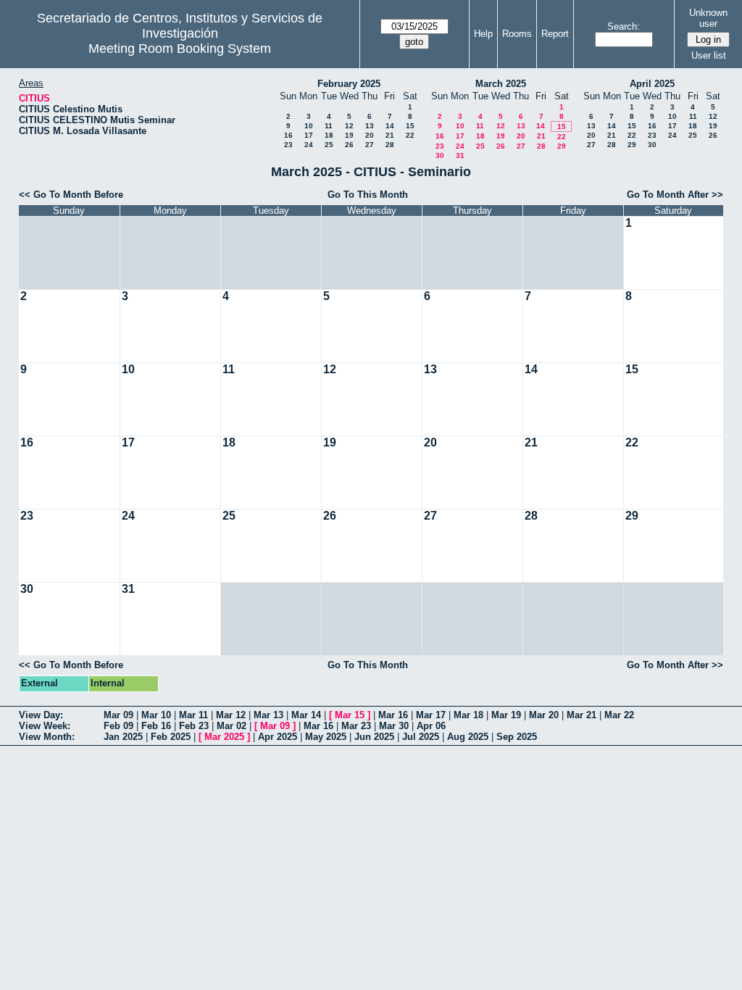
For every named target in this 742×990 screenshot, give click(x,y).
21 (389, 135)
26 (349, 145)
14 (389, 126)
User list (708, 55)
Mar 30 (394, 725)
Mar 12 (231, 715)
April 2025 (652, 83)
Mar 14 (306, 715)
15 (410, 126)
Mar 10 (156, 715)
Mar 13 (268, 715)
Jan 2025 (123, 736)
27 (369, 145)
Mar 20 (544, 715)
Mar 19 (506, 715)
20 (369, 135)
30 (439, 155)
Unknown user (708, 18)
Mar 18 (468, 715)
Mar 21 (581, 715)
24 (308, 145)
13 (369, 126)
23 (288, 145)
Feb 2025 (171, 736)
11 (329, 126)
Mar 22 (619, 715)
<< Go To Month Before (71, 194)
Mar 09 (118, 715)
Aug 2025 (467, 736)
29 (561, 146)
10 (308, 126)
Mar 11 (193, 715)
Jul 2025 (420, 736)
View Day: (41, 715)
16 (288, 135)
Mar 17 (431, 715)
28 (389, 145)
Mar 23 (356, 725)
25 (329, 145)
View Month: (47, 736)
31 (460, 155)
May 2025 (325, 736)
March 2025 (500, 83)
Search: (623, 26)
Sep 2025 (516, 736)
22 (410, 135)
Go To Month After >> (675, 194)
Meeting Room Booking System (179, 48)
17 (308, 135)
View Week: (44, 725)
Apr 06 (431, 725)
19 (349, 135)
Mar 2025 (224, 736)
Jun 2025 (374, 736)
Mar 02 (231, 725)
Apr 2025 (277, 736)
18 (329, 135)
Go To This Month (368, 194)
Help (483, 33)
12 (349, 126)
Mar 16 (393, 715)
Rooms (517, 33)
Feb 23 (194, 725)
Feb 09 (118, 725)
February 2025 (348, 83)
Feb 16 (156, 725)
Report (555, 33)
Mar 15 (349, 715)
